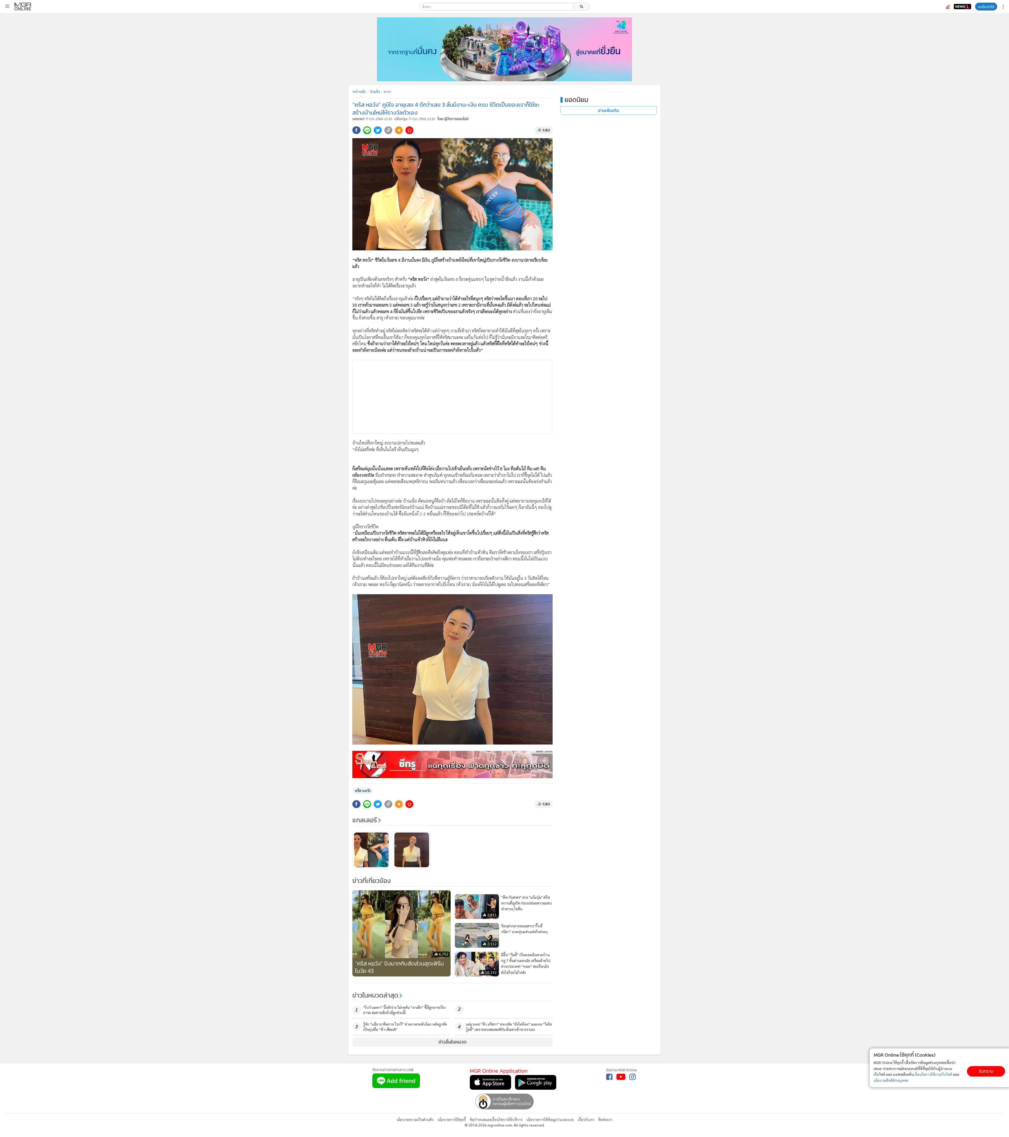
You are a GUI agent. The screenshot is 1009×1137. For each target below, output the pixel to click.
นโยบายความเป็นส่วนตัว (415, 1119)
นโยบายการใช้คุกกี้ (451, 1119)
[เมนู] (7, 6)
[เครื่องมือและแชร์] (1003, 6)
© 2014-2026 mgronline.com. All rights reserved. (505, 1125)
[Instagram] (632, 1077)
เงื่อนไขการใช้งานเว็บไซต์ (933, 1074)
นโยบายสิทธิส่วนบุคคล (891, 1080)
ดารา (387, 91)
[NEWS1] (962, 6)
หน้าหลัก (359, 91)
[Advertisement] (452, 396)
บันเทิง (375, 91)
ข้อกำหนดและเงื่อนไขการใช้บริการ (496, 1119)
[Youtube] (620, 1077)
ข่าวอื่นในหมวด (453, 1041)
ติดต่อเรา (605, 1119)
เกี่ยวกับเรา (586, 1119)
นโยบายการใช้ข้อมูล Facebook (550, 1119)
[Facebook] (609, 1077)
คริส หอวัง (362, 790)
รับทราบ (986, 1071)
